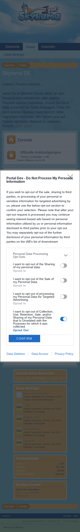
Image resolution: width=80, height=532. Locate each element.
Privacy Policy (64, 353)
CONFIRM (24, 338)
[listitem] (40, 255)
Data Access (40, 353)
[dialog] (40, 266)
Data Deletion (16, 353)
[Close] (72, 178)
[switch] (63, 265)
